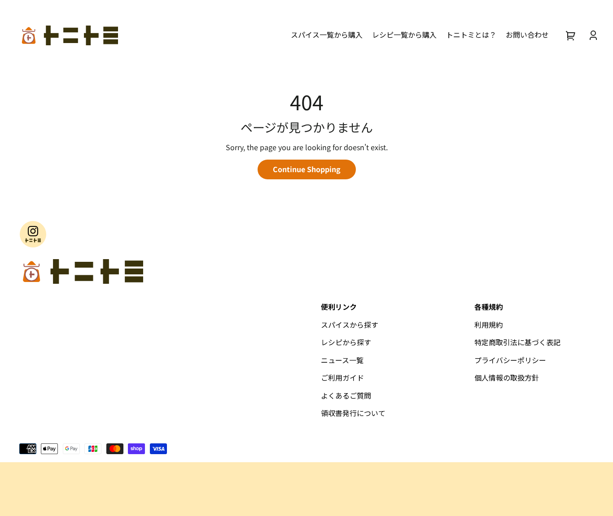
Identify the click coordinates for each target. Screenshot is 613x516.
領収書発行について (353, 413)
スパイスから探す (349, 324)
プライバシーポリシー (510, 360)
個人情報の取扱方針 (506, 377)
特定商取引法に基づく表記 (517, 342)
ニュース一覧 (342, 360)
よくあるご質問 (346, 395)
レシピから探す (346, 342)
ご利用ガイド (342, 377)
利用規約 (488, 324)
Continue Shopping (307, 169)
